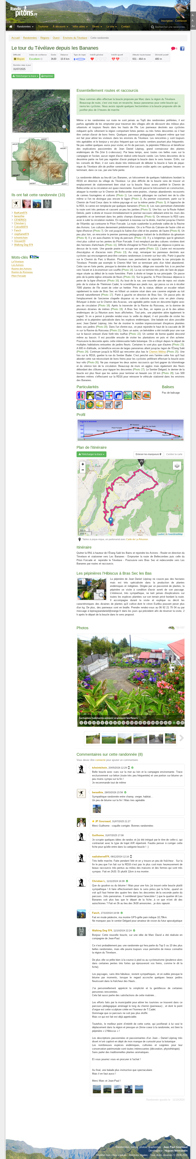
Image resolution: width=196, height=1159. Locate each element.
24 (178, 723)
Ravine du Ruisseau (22, 272)
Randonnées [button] (24, 26)
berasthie (19, 216)
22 (170, 723)
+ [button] (83, 464)
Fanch (17, 230)
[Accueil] (12, 27)
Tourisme (43, 26)
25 (182, 723)
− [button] (83, 470)
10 (119, 723)
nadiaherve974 (100, 856)
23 (174, 723)
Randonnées (30, 37)
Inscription (167, 20)
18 (153, 723)
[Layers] (177, 465)
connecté (100, 760)
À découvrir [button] (59, 26)
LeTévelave (17, 261)
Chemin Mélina (157, 351)
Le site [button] (111, 26)
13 (132, 723)
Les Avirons (17, 265)
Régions (44, 37)
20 (161, 723)
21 (165, 723)
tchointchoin (21, 237)
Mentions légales (138, 1155)
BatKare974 (20, 212)
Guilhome (98, 835)
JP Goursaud (103, 821)
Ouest (56, 37)
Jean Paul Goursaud (175, 1147)
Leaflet (161, 534)
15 (140, 723)
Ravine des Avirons (21, 268)
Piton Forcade (18, 276)
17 (149, 723)
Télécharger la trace (26, 76)
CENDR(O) (20, 219)
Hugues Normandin (176, 1150)
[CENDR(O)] (26, 204)
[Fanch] (37, 204)
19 (157, 723)
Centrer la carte (174, 454)
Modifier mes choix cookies (111, 1155)
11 (123, 723)
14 (136, 723)
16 (144, 723)
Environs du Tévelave (75, 37)
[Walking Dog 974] (47, 204)
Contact (125, 26)
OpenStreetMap (175, 534)
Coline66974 (21, 227)
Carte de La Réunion (137, 539)
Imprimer (48, 76)
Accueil (15, 37)
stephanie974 (21, 234)
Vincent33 (19, 241)
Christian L (20, 223)
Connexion (181, 20)
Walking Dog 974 (23, 244)
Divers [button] (96, 26)
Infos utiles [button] (79, 26)
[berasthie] (16, 204)
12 (128, 723)
